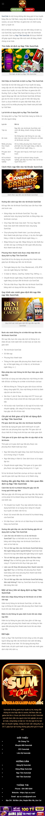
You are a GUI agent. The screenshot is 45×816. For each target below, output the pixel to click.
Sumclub (7, 710)
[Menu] (3, 4)
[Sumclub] (22, 4)
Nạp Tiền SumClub (22, 35)
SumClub (5, 16)
